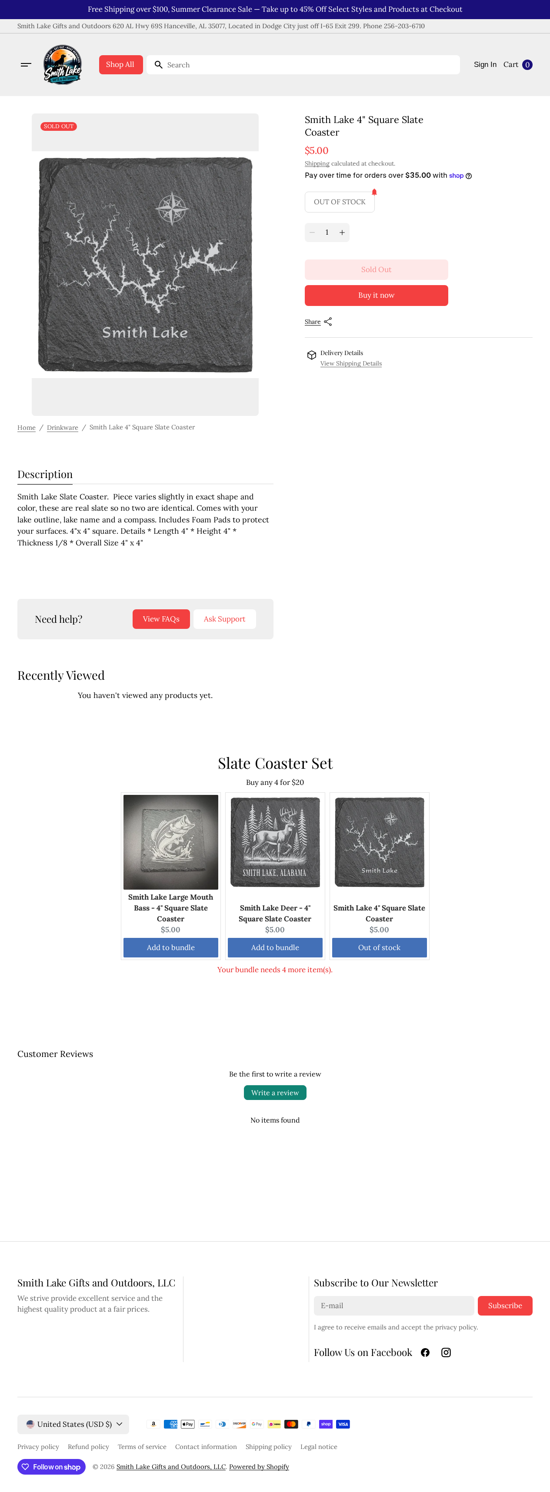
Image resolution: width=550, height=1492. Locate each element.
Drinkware (62, 427)
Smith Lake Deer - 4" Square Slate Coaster (275, 913)
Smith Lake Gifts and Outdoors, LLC (171, 1466)
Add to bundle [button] (171, 947)
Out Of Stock (340, 201)
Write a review (275, 1092)
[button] (26, 64)
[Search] (155, 64)
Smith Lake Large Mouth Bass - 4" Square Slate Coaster (170, 908)
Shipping (317, 163)
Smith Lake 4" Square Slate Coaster (379, 913)
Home (26, 427)
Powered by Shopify (259, 1466)
